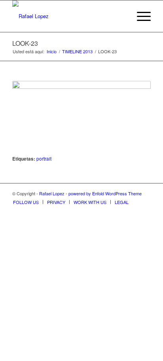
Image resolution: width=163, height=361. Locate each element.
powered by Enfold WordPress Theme (105, 193)
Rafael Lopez (51, 193)
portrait (43, 158)
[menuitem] (121, 16)
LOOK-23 (25, 43)
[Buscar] (121, 16)
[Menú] (140, 16)
